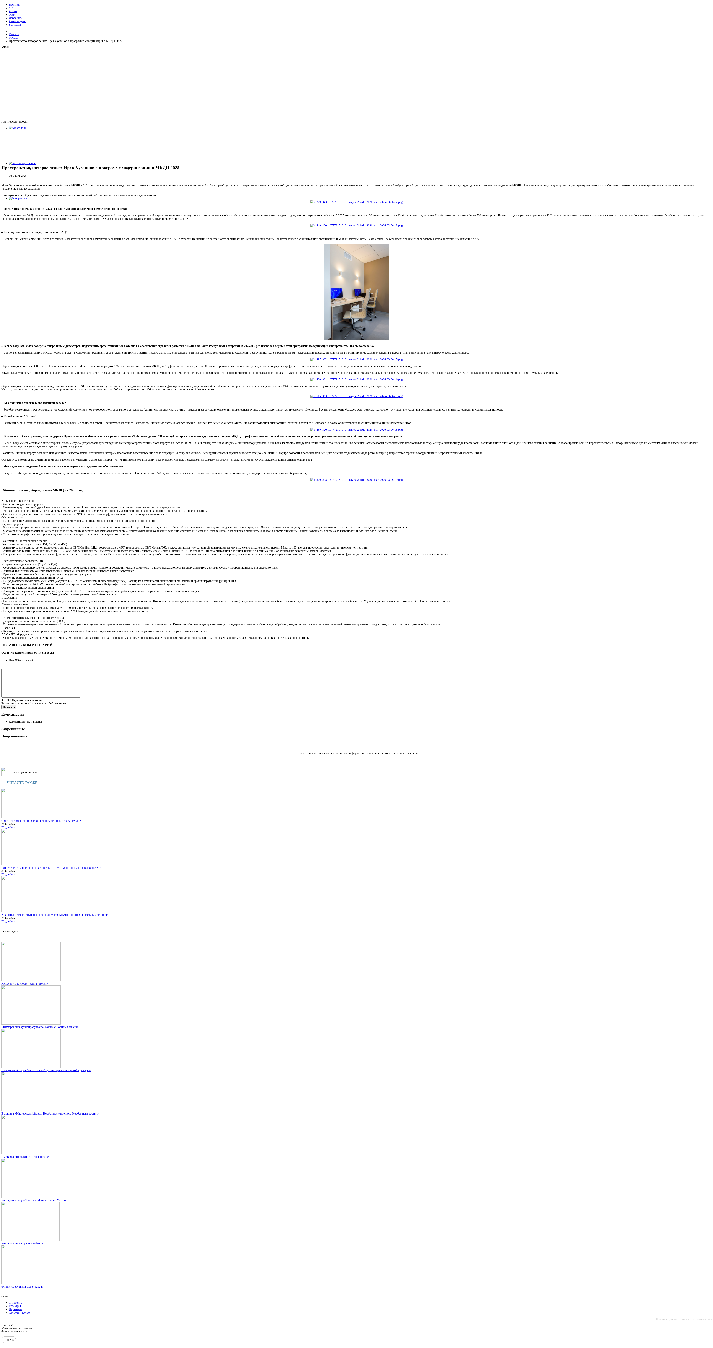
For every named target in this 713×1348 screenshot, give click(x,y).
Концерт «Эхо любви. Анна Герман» (24, 983)
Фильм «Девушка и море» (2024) (22, 1286)
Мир (12, 14)
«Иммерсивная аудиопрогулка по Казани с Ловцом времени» (40, 1027)
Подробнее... (9, 827)
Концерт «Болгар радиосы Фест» (22, 1243)
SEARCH (15, 24)
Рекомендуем (17, 21)
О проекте (15, 1302)
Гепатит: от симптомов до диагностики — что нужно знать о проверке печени (51, 867)
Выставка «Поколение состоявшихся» (25, 1156)
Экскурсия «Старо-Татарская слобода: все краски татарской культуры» (46, 1070)
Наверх (9, 1339)
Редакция (15, 1306)
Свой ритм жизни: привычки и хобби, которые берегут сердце (41, 820)
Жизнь (13, 11)
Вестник (14, 4)
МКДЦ (13, 7)
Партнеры (15, 1309)
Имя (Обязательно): (21, 660)
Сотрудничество (19, 1312)
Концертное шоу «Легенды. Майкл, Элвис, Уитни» (33, 1200)
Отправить (9, 707)
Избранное (16, 18)
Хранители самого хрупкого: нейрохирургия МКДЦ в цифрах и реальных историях (54, 914)
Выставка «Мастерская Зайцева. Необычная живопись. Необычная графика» (50, 1113)
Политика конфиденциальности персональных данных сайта (684, 1319)
